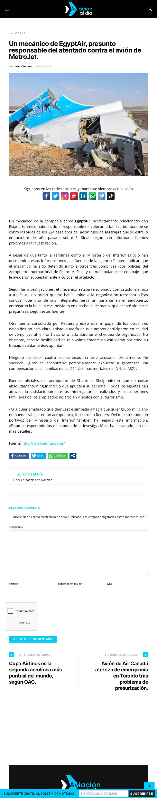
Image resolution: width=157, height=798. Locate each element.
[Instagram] (65, 196)
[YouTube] (74, 196)
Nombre (14, 584)
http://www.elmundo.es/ (44, 443)
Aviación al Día (23, 66)
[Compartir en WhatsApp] (58, 456)
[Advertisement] (115, 726)
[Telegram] (102, 196)
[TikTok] (111, 196)
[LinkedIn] (83, 196)
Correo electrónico (70, 584)
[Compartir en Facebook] (19, 456)
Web (109, 584)
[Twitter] (56, 196)
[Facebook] (46, 196)
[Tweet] (38, 456)
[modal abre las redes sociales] (73, 456)
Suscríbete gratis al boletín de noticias (39, 794)
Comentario (16, 527)
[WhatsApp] (92, 196)
